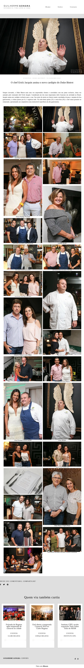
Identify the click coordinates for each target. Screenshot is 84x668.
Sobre (60, 7)
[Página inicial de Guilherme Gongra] (17, 7)
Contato (73, 7)
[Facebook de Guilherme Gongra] (75, 659)
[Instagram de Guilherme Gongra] (78, 659)
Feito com (42, 666)
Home (48, 7)
